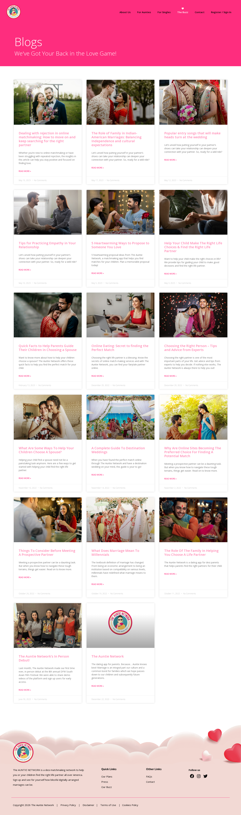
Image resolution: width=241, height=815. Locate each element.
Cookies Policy (130, 805)
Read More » (25, 171)
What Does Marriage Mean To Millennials (115, 552)
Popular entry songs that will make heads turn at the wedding (192, 135)
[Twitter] (205, 776)
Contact (199, 12)
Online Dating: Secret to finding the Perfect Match (119, 348)
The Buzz (182, 12)
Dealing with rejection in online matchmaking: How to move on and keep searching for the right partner (47, 139)
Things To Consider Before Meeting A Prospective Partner (47, 552)
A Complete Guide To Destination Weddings (118, 450)
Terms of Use (108, 805)
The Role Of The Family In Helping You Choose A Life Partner (191, 552)
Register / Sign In (221, 12)
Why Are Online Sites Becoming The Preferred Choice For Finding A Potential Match (192, 452)
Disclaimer (89, 805)
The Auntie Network (107, 656)
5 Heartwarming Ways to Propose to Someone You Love (120, 245)
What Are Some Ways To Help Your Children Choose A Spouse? (46, 450)
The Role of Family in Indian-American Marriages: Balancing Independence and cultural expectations (116, 139)
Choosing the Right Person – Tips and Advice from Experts (190, 348)
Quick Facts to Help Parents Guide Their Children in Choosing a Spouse (48, 348)
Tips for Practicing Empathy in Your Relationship (47, 245)
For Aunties (144, 12)
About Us (125, 12)
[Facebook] (192, 776)
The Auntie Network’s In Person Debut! (44, 658)
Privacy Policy (68, 805)
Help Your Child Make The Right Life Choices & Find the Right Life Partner (193, 247)
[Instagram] (198, 776)
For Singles (164, 12)
